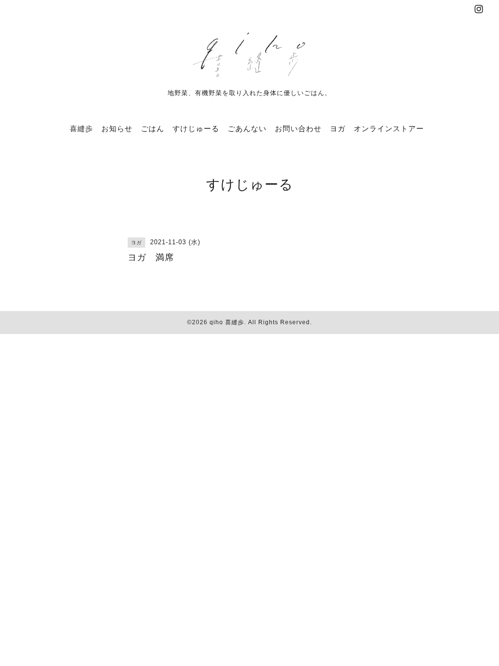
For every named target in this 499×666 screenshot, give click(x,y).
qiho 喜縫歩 (227, 322)
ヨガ (337, 128)
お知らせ (117, 128)
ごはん (152, 128)
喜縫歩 (81, 128)
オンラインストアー (389, 128)
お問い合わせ (298, 128)
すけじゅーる (196, 128)
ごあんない (247, 128)
